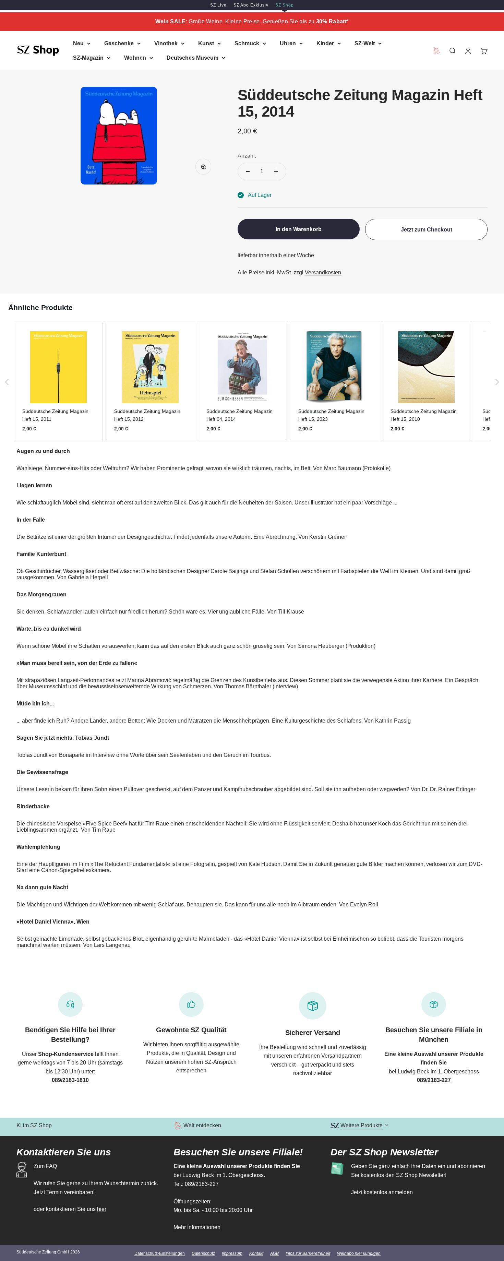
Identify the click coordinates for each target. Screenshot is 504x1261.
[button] (7, 382)
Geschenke (119, 43)
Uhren (288, 43)
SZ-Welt (365, 43)
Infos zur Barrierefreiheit (308, 1253)
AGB (274, 1253)
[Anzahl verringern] (248, 171)
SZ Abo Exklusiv (250, 5)
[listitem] (58, 382)
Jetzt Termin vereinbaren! (64, 1192)
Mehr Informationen (196, 1227)
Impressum (232, 1253)
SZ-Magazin (88, 57)
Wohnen (135, 57)
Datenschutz (203, 1253)
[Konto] (468, 50)
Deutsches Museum (192, 57)
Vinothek (166, 43)
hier (101, 1209)
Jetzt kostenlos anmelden (382, 1192)
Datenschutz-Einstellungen (159, 1253)
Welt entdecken (202, 1125)
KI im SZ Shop (34, 1125)
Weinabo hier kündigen (359, 1253)
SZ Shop (284, 5)
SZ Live (218, 5)
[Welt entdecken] (177, 1125)
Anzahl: (247, 156)
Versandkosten (323, 272)
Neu (78, 43)
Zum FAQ (45, 1166)
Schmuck (247, 43)
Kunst (206, 43)
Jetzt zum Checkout (426, 230)
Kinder (325, 43)
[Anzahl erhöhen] (276, 171)
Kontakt (256, 1253)
